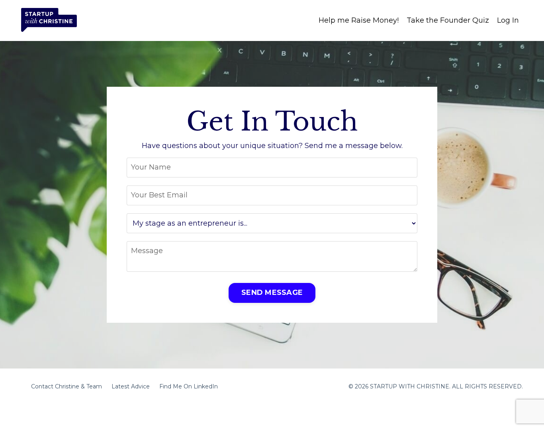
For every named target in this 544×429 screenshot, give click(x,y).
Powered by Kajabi (497, 408)
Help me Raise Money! (359, 20)
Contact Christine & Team (66, 386)
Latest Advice (131, 386)
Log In (508, 20)
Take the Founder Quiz (448, 20)
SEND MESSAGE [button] (272, 292)
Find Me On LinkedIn (188, 386)
